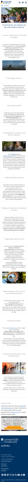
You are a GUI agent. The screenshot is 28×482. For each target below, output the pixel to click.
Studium (6, 5)
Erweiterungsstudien (8, 156)
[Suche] (19, 2)
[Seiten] (26, 2)
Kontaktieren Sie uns (6, 461)
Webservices (12, 479)
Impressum (4, 464)
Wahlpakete (14, 154)
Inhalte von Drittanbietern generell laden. (14, 428)
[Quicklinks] (23, 2)
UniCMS (7, 479)
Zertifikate (3, 470)
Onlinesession (15, 412)
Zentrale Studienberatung (11, 328)
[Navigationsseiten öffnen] (2, 6)
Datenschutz (4, 465)
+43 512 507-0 (9, 459)
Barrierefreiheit (5, 468)
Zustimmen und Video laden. (14, 426)
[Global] (22, 2)
